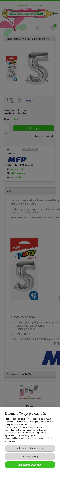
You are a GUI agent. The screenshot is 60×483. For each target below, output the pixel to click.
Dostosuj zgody (30, 456)
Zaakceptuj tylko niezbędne (30, 448)
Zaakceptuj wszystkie (30, 464)
